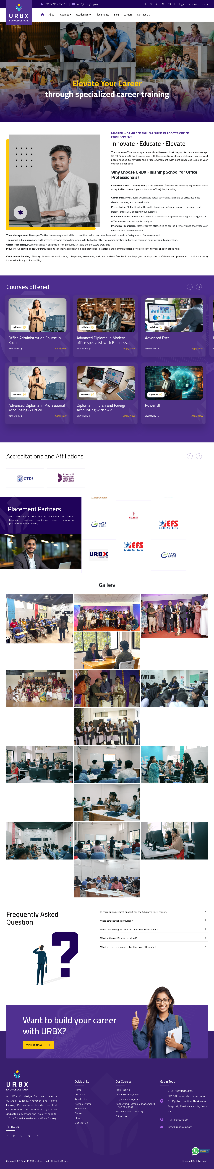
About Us (80, 1094)
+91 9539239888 (178, 1119)
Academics (81, 1099)
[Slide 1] (120, 102)
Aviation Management (128, 1094)
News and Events (198, 4)
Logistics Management (128, 1099)
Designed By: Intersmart (195, 1161)
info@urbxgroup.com (180, 1126)
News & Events (83, 1103)
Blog (77, 1117)
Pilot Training (123, 1089)
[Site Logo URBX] (19, 12)
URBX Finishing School (157, 172)
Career (78, 1113)
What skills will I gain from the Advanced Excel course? (129, 930)
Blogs (181, 4)
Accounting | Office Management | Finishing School (135, 1105)
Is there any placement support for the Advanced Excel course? (133, 912)
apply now (62, 348)
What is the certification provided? (118, 939)
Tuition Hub (122, 1116)
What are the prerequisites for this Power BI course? (128, 947)
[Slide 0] (94, 102)
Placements (81, 1108)
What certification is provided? (116, 921)
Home (78, 1089)
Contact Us (81, 1122)
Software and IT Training (129, 1111)
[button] (65, 14)
